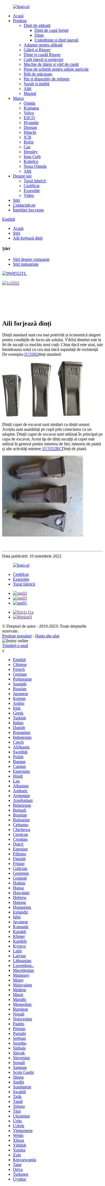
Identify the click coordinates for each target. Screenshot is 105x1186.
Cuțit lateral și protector (43, 59)
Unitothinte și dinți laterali (56, 40)
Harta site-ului (47, 636)
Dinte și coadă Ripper (42, 54)
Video (29, 195)
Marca (18, 98)
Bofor (29, 142)
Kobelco (31, 161)
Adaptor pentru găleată (43, 45)
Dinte (39, 35)
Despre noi (22, 176)
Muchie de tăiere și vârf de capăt (51, 64)
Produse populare (17, 636)
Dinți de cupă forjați (51, 30)
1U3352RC (52, 448)
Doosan (30, 127)
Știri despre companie (31, 259)
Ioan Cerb (32, 156)
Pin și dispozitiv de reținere (46, 79)
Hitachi (30, 132)
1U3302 (31, 354)
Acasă (18, 15)
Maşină (30, 93)
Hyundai (31, 122)
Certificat (31, 185)
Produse (20, 20)
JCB (27, 137)
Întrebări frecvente (28, 210)
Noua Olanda (35, 166)
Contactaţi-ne (24, 205)
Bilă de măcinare (38, 74)
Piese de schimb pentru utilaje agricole (56, 69)
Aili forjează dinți (28, 238)
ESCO (29, 117)
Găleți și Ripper (37, 49)
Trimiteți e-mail (15, 645)
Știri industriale (25, 264)
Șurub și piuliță (36, 83)
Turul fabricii (35, 181)
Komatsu (31, 108)
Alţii (27, 88)
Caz (27, 147)
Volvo (29, 113)
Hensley (31, 151)
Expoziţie (32, 190)
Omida (29, 103)
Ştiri (16, 200)
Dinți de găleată (37, 25)
